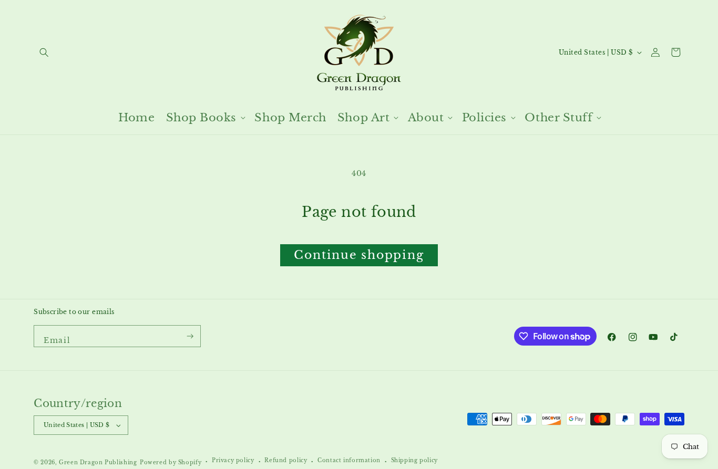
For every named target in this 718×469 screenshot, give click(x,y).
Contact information (349, 460)
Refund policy (285, 460)
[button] (44, 52)
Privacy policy (233, 460)
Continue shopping (359, 255)
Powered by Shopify (170, 463)
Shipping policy (414, 460)
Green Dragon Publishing (98, 463)
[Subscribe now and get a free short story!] (190, 336)
